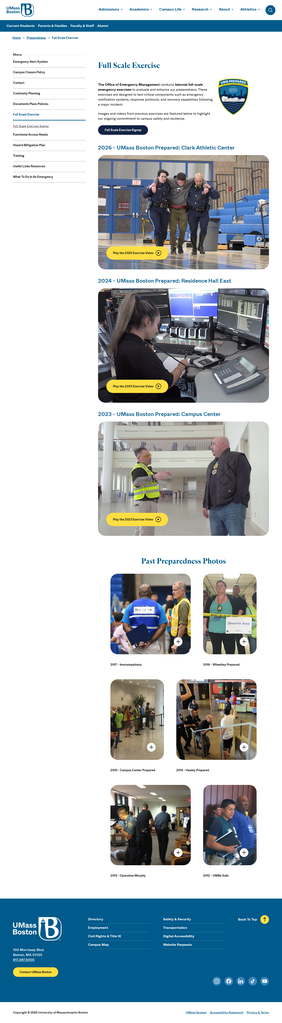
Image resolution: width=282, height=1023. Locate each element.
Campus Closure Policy (29, 72)
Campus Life (170, 9)
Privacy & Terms (258, 1012)
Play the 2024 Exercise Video (133, 386)
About (224, 9)
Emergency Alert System (30, 62)
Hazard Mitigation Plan (29, 145)
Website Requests (177, 944)
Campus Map (98, 944)
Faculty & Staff (82, 25)
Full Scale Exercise (26, 114)
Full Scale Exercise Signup (31, 126)
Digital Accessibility (178, 936)
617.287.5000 (23, 959)
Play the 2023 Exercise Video (133, 519)
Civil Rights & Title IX (104, 936)
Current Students (21, 25)
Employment (98, 927)
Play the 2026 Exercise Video (133, 253)
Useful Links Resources (29, 166)
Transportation (175, 927)
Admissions (109, 9)
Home (16, 38)
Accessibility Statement (226, 1012)
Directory (95, 919)
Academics (139, 9)
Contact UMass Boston (36, 972)
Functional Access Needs (30, 135)
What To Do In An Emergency (33, 177)
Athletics (248, 9)
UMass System (196, 1012)
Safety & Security (177, 919)
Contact (18, 83)
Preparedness (36, 38)
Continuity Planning (26, 93)
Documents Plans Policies (30, 104)
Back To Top (247, 919)
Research (200, 9)
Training (18, 156)
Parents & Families (52, 25)
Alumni (102, 25)
